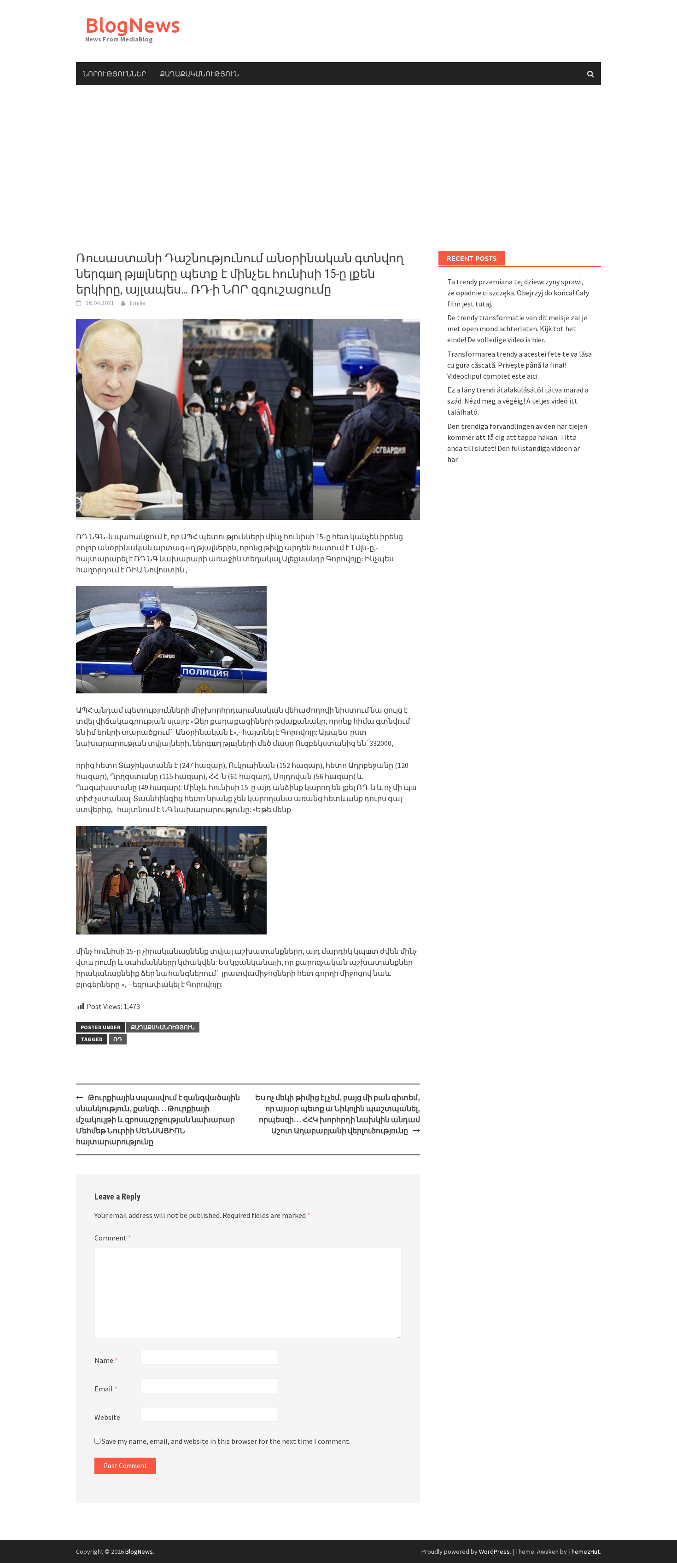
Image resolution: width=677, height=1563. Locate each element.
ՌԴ (117, 1039)
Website (107, 1417)
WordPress (494, 1551)
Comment (112, 1237)
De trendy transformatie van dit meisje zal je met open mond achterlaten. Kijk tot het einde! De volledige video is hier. (517, 328)
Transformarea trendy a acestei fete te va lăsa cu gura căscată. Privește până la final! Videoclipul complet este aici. (519, 365)
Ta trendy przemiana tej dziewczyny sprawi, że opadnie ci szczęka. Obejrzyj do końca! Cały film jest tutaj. (518, 292)
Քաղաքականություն (199, 73)
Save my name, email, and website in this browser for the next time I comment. (226, 1441)
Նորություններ (114, 73)
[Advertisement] (338, 168)
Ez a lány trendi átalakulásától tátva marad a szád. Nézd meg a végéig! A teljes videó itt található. (518, 400)
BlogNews (132, 24)
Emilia (138, 303)
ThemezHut (584, 1551)
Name (106, 1360)
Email (105, 1388)
